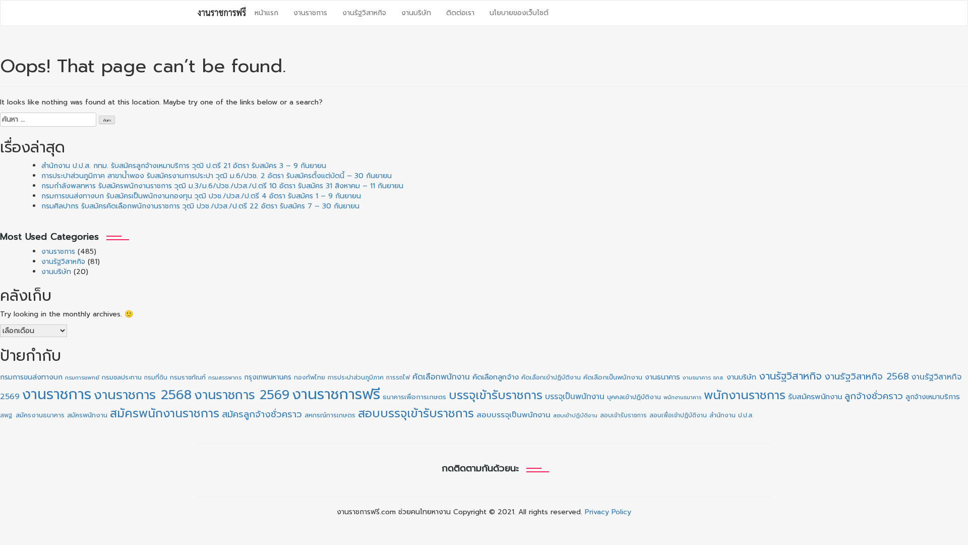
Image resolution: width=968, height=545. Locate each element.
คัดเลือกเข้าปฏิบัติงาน (551, 377)
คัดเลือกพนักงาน (441, 377)
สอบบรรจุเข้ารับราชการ (416, 413)
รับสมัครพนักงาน (815, 396)
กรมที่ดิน (155, 377)
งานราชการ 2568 (143, 395)
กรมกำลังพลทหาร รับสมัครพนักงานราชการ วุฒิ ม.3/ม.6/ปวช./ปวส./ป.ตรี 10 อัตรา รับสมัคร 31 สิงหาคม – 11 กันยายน (222, 186)
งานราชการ (310, 13)
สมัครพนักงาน (87, 415)
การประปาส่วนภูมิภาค (356, 377)
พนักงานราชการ (744, 395)
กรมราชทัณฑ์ (188, 377)
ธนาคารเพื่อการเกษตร (414, 397)
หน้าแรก (266, 13)
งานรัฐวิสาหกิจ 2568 (866, 376)
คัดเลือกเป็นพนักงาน (612, 377)
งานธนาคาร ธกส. (703, 377)
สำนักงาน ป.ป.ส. (731, 415)
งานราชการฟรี (336, 394)
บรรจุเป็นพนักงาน (574, 396)
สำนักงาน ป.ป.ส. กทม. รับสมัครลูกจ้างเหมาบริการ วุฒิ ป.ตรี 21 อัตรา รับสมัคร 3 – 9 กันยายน (183, 165)
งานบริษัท (416, 13)
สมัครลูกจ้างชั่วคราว (262, 414)
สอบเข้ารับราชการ (623, 415)
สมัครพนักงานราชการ (164, 413)
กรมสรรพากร (224, 377)
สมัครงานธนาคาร (40, 415)
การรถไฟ (398, 377)
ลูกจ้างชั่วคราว (873, 396)
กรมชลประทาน (122, 377)
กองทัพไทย (309, 377)
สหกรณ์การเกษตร (330, 415)
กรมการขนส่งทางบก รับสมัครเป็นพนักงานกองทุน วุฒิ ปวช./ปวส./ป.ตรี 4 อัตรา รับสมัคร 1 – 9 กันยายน (201, 196)
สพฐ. (6, 415)
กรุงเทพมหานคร (267, 377)
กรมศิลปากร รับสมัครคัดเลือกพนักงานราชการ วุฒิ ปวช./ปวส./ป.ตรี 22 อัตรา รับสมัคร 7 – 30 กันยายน (200, 206)
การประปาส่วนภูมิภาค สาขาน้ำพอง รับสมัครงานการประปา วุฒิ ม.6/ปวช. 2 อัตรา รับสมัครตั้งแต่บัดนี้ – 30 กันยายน (216, 176)
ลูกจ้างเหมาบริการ (932, 396)
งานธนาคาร (662, 377)
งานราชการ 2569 (241, 395)
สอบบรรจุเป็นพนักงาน (513, 414)
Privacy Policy (608, 512)
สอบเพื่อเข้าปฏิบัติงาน (678, 415)
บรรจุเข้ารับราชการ (495, 395)
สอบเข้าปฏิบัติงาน (575, 415)
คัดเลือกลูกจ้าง (495, 377)
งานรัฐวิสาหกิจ (364, 13)
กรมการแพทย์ (82, 377)
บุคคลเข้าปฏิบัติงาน (634, 397)
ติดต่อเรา (460, 13)
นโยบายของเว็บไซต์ (519, 13)
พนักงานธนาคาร (682, 397)
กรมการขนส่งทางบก (31, 377)
